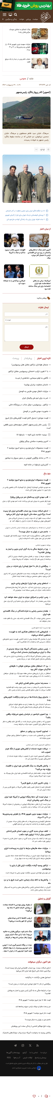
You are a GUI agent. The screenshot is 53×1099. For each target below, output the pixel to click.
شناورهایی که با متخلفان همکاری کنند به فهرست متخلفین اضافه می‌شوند (30, 633)
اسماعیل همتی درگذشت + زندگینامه (38, 977)
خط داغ (47, 473)
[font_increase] (48, 149)
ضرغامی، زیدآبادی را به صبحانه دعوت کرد (14, 282)
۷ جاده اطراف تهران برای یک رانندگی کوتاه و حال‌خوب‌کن (26, 219)
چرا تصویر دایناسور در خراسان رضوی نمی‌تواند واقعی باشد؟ (28, 716)
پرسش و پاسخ (40, 1057)
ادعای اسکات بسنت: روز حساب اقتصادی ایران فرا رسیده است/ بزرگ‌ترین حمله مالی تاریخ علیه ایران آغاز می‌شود (27, 512)
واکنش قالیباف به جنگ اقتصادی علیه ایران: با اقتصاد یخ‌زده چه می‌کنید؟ (28, 767)
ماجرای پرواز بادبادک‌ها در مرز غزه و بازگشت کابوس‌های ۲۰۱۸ (27, 698)
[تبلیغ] (26, 5)
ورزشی (28, 19)
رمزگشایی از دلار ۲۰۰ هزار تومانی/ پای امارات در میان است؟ (29, 568)
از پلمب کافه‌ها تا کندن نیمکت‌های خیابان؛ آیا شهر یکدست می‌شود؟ (20, 920)
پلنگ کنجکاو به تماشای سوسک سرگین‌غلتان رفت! (19, 31)
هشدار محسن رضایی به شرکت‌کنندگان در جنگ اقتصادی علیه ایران (27, 612)
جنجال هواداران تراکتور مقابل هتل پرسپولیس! (30, 364)
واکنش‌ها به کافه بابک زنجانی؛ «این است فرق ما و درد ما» (27, 881)
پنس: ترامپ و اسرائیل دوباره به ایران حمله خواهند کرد (26, 597)
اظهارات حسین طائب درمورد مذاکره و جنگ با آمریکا (15, 251)
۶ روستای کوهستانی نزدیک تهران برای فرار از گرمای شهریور (25, 215)
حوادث (21, 19)
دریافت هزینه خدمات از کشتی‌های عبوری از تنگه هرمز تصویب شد (28, 750)
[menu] (4, 14)
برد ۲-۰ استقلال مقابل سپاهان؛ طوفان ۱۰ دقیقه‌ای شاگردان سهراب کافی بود (30, 668)
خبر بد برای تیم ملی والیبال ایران (35, 398)
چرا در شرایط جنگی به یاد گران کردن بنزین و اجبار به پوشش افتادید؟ (28, 551)
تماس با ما (33, 1052)
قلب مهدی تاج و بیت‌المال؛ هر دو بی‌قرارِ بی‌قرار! (29, 497)
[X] (30, 1045)
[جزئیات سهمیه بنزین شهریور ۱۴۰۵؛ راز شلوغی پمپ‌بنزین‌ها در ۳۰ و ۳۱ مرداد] (40, 48)
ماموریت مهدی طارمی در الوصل (35, 411)
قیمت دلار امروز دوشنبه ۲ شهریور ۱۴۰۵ (37, 1013)
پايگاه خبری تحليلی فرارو (22, 1063)
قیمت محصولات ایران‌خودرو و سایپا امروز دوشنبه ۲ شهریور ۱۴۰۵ (29, 481)
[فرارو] (45, 17)
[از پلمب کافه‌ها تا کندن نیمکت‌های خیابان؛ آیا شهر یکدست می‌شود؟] (42, 922)
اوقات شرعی (27, 1057)
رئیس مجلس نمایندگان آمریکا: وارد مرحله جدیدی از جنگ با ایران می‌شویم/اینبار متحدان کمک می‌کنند (29, 650)
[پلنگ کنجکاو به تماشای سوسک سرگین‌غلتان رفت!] (40, 33)
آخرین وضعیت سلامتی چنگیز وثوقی (33, 441)
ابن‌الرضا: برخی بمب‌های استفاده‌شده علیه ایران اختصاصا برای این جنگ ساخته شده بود (39, 285)
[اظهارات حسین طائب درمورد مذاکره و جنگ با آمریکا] (13, 240)
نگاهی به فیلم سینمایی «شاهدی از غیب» (31, 378)
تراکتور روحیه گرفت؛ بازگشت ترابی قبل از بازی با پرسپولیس (30, 867)
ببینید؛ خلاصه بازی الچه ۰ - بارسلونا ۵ (32, 434)
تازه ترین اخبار (44, 358)
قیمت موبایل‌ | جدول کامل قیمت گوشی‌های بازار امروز (26, 418)
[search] (15, 14)
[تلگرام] (15, 1045)
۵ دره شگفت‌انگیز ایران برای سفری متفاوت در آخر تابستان (25, 211)
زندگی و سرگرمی (11, 19)
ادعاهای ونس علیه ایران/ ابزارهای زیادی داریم (29, 583)
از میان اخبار (45, 229)
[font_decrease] (36, 149)
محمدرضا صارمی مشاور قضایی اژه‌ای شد (31, 683)
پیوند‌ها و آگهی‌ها (13, 1052)
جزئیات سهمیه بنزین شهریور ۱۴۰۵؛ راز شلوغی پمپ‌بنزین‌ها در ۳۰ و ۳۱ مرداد (17, 47)
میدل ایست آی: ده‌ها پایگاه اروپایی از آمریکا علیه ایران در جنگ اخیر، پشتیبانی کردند (28, 798)
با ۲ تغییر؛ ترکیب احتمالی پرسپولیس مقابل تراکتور (28, 371)
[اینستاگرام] (22, 1045)
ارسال (27, 347)
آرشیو (25, 1052)
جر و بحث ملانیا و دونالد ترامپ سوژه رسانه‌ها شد (33, 1006)
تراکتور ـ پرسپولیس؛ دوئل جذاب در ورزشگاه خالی (28, 404)
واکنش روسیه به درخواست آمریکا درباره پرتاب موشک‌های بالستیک (27, 1032)
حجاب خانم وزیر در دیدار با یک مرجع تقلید (17, 60)
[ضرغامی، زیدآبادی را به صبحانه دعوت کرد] (13, 271)
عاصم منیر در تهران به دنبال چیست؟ (33, 531)
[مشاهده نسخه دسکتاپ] (10, 14)
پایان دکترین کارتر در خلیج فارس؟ (34, 783)
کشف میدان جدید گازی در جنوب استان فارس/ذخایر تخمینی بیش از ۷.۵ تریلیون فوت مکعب (28, 833)
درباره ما (43, 1052)
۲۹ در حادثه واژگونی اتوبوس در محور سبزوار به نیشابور (26, 458)
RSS (9, 1057)
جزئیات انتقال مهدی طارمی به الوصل (33, 391)
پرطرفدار (28, 358)
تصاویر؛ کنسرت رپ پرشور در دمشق (34, 731)
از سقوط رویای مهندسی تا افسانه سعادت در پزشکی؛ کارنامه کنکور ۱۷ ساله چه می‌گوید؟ (17, 907)
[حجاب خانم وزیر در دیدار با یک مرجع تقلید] (40, 63)
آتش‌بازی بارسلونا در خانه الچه (36, 464)
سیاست (35, 19)
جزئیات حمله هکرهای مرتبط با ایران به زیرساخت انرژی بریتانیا (27, 850)
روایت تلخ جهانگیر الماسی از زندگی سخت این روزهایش (31, 1026)
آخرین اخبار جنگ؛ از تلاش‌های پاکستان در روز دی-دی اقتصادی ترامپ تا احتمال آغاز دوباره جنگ (39, 254)
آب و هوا (16, 1057)
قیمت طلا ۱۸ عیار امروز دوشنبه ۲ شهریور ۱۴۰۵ (35, 1000)
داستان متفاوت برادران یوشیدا (36, 384)
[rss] (37, 1045)
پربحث (16, 358)
